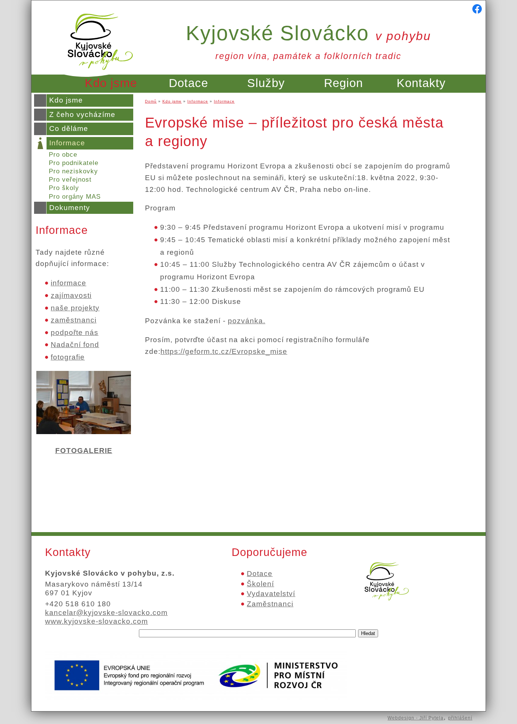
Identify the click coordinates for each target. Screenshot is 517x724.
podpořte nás (74, 332)
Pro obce (63, 154)
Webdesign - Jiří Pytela (416, 718)
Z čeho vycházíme (82, 114)
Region (343, 83)
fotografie (68, 357)
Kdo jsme (111, 83)
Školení (260, 584)
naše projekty (75, 308)
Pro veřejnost (70, 179)
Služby (266, 83)
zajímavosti (71, 295)
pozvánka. (246, 321)
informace (68, 283)
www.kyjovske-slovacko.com (96, 621)
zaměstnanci (74, 320)
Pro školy (64, 188)
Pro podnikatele (73, 163)
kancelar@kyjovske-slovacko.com (106, 613)
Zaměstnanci (270, 604)
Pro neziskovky (73, 171)
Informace (67, 143)
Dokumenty (69, 208)
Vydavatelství (271, 594)
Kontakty (421, 83)
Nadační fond (75, 345)
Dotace (188, 83)
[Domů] (100, 74)
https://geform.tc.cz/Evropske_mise (223, 351)
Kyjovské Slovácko (308, 33)
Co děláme (68, 128)
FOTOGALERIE (83, 451)
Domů (151, 101)
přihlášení (460, 718)
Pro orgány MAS (75, 196)
